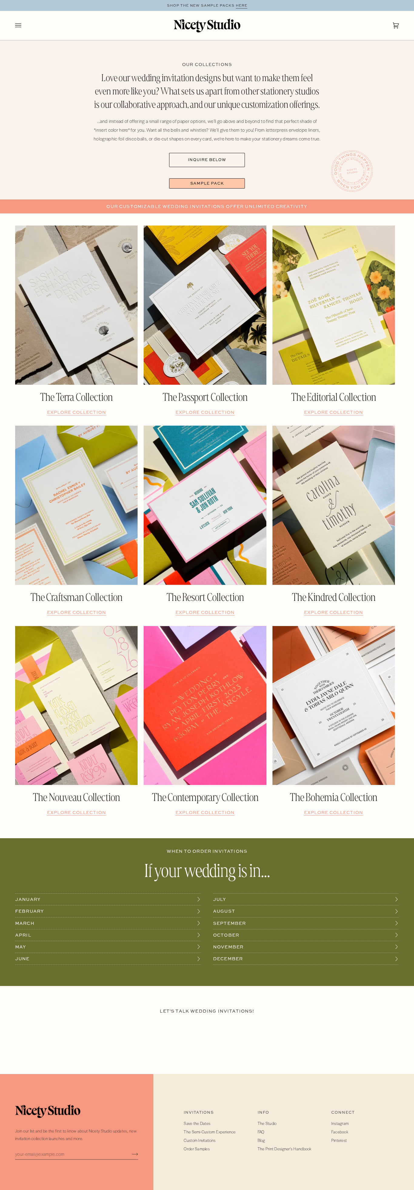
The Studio (267, 1123)
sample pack (207, 183)
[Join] (130, 1154)
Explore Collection (76, 412)
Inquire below (207, 159)
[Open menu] (24, 25)
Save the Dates (197, 1123)
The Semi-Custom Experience (209, 1132)
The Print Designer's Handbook (285, 1149)
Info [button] (263, 1112)
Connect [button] (343, 1112)
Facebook (339, 1132)
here (241, 5)
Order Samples (197, 1149)
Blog (261, 1140)
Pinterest (339, 1140)
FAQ (261, 1132)
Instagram (340, 1123)
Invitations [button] (199, 1112)
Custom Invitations (199, 1140)
